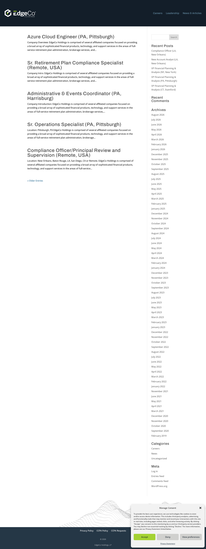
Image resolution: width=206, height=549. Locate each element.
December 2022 (159, 332)
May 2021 (156, 401)
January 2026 (158, 149)
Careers (157, 13)
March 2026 (157, 139)
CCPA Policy (102, 531)
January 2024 (158, 267)
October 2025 (158, 164)
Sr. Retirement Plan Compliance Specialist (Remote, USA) (75, 65)
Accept (144, 537)
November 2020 (159, 421)
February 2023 (158, 322)
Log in (154, 471)
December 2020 (159, 416)
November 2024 (159, 218)
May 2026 (156, 129)
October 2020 (158, 425)
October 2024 (158, 223)
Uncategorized (159, 458)
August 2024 (157, 233)
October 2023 (158, 282)
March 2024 (157, 258)
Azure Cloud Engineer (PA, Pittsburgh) (70, 36)
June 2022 (156, 361)
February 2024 (158, 262)
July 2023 (156, 297)
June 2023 (156, 302)
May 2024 (156, 248)
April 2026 (156, 134)
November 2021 (159, 391)
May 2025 (156, 188)
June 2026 (156, 124)
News (154, 453)
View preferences (191, 537)
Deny (167, 537)
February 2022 (158, 381)
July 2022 (156, 356)
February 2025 (158, 203)
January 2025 (158, 208)
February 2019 (158, 435)
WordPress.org (159, 486)
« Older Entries (35, 180)
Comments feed (159, 481)
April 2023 (156, 312)
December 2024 (159, 213)
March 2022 (157, 376)
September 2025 (160, 169)
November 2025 (159, 159)
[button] (200, 507)
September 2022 (160, 347)
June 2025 (156, 183)
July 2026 (156, 119)
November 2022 (159, 337)
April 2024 (156, 253)
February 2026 (158, 144)
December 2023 (159, 272)
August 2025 (157, 174)
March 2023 (157, 317)
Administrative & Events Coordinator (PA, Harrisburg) (74, 96)
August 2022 (157, 351)
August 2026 (157, 114)
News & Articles (192, 13)
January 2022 (158, 386)
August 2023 (157, 292)
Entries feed (157, 476)
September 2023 (160, 287)
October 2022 (158, 341)
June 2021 (156, 396)
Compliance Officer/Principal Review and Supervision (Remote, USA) (74, 153)
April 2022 (156, 371)
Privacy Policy (86, 531)
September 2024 (160, 228)
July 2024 (156, 238)
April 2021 (156, 406)
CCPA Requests (118, 531)
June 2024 (156, 243)
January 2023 (158, 327)
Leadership (172, 13)
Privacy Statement (167, 543)
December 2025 (159, 154)
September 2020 (160, 430)
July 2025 (156, 179)
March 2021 (157, 411)
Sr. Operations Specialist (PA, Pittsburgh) (74, 124)
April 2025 (156, 193)
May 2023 (156, 307)
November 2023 (159, 277)
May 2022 (156, 366)
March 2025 (157, 198)
